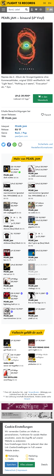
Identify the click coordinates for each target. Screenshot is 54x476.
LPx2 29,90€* (17, 264)
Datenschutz (10, 470)
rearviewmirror (10, 317)
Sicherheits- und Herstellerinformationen (42, 145)
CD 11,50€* (41, 293)
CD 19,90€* (16, 166)
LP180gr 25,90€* (14, 204)
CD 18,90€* (41, 217)
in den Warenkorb (43, 98)
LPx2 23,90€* (42, 250)
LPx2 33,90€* (42, 220)
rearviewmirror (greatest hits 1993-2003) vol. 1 (38, 193)
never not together (11, 364)
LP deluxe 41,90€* (40, 204)
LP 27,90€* (16, 250)
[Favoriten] (36, 9)
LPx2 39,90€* (42, 264)
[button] (3, 144)
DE (44, 3)
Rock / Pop (21, 132)
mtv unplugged (10, 211)
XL (20, 217)
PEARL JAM (21, 126)
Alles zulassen (26, 464)
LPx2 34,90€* (42, 169)
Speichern (11, 464)
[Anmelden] (32, 9)
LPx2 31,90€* (41, 279)
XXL (12, 220)
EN (49, 3)
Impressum (22, 470)
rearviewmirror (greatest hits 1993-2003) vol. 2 (14, 193)
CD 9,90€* (16, 293)
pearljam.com (21, 136)
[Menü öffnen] (3, 9)
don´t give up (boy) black (38, 241)
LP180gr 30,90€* (14, 297)
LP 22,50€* (40, 309)
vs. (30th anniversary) (37, 174)
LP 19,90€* (40, 340)
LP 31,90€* (15, 170)
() (51, 9)
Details (44, 464)
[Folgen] (40, 9)
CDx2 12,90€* (17, 309)
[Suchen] (26, 9)
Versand (27, 398)
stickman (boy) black (12, 241)
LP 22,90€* (16, 340)
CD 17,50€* (16, 354)
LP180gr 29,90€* (14, 280)
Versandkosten (33, 392)
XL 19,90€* (16, 233)
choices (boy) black (11, 227)
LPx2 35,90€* (17, 183)
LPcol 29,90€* (42, 166)
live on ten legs (34, 301)
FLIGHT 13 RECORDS (21, 3)
